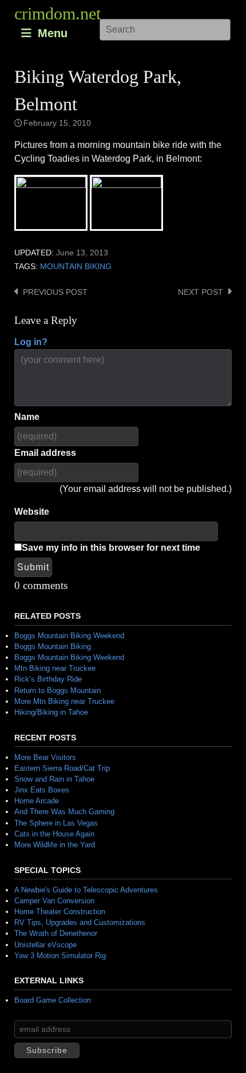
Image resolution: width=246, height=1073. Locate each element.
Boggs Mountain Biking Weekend (69, 635)
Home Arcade (36, 800)
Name (26, 417)
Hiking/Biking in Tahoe (51, 712)
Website (31, 512)
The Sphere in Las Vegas (56, 823)
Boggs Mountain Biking (52, 646)
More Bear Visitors (45, 757)
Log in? (30, 342)
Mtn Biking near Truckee (55, 668)
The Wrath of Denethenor (55, 933)
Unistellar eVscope (45, 944)
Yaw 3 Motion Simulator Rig (60, 955)
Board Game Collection (52, 1000)
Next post (200, 292)
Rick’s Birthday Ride (48, 679)
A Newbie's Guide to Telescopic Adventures (86, 890)
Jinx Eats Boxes (41, 790)
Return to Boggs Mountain (57, 690)
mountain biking (76, 266)
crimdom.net (57, 13)
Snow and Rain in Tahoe (54, 779)
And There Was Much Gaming (64, 811)
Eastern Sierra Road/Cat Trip (62, 768)
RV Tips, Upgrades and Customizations (79, 922)
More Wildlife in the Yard (54, 844)
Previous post (55, 292)
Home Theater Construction (59, 911)
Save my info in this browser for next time (111, 547)
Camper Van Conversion (54, 900)
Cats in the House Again (54, 834)
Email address (45, 453)
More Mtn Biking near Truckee (64, 701)
